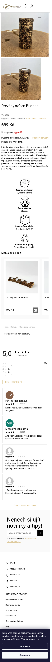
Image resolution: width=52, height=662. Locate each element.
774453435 (15, 575)
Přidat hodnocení (13, 382)
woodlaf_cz (15, 586)
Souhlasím (25, 655)
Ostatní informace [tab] (27, 327)
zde (37, 639)
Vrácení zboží (11, 610)
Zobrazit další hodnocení (25, 505)
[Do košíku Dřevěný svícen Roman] (35, 310)
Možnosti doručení (40, 138)
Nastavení (25, 646)
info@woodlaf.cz (17, 569)
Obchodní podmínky (14, 621)
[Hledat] (25, 6)
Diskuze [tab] (14, 327)
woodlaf (13, 581)
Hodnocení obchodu (14, 600)
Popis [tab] (6, 327)
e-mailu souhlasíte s (21, 540)
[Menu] (46, 6)
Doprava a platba (13, 605)
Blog (7, 626)
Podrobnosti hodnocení (36, 118)
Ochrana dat (11, 616)
